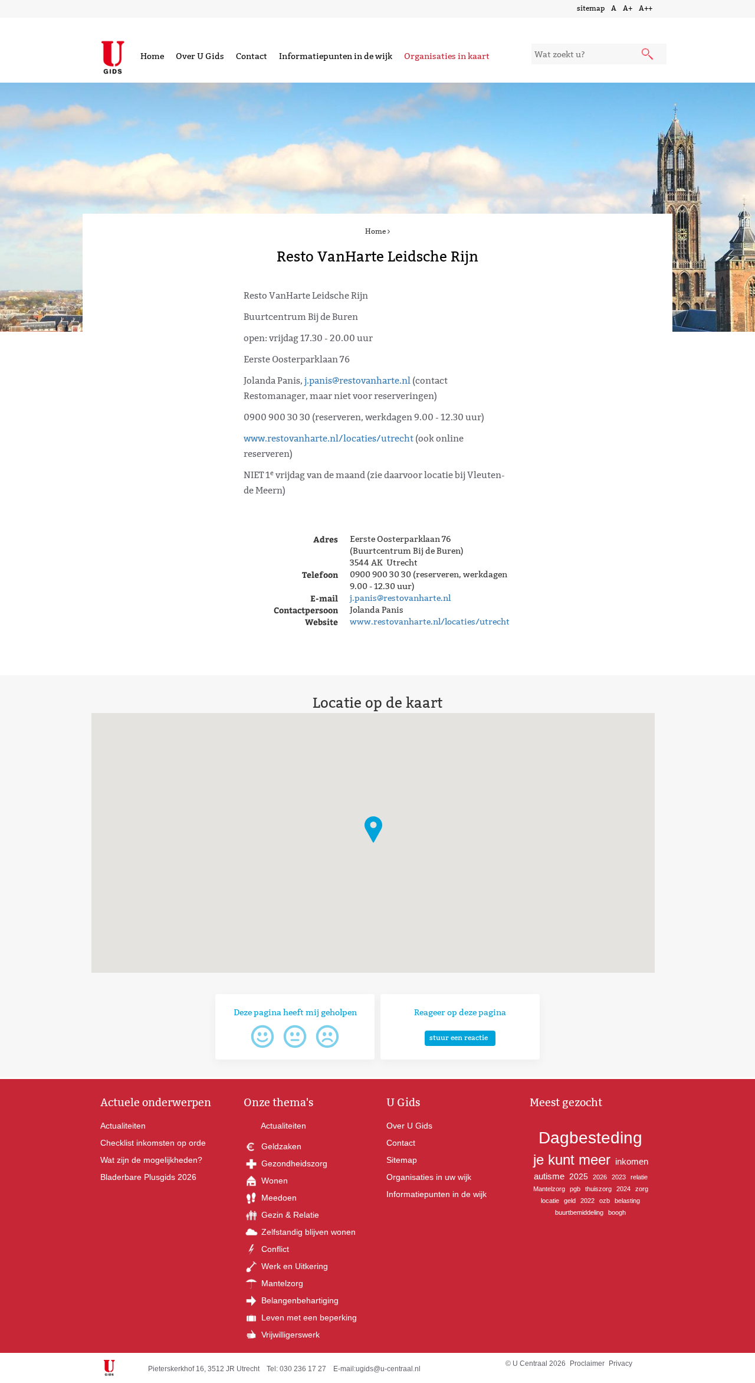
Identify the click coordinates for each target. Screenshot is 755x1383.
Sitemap (401, 1160)
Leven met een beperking (308, 1317)
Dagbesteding (590, 1138)
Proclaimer (587, 1363)
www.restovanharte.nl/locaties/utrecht (328, 438)
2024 (623, 1188)
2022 (587, 1200)
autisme (549, 1176)
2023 (619, 1177)
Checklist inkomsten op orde (153, 1142)
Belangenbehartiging (299, 1300)
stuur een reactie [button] (458, 1037)
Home (152, 56)
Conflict (274, 1249)
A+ (627, 8)
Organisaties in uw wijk (428, 1177)
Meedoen (278, 1197)
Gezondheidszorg (293, 1163)
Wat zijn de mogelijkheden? (151, 1160)
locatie (550, 1200)
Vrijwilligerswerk (289, 1334)
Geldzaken (280, 1146)
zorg (641, 1188)
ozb (604, 1200)
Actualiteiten (123, 1125)
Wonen (273, 1180)
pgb (575, 1188)
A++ (645, 8)
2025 (578, 1176)
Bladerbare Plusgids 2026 (148, 1177)
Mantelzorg (281, 1283)
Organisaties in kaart (447, 56)
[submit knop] (648, 55)
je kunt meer (571, 1160)
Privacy (620, 1363)
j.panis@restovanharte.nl (357, 380)
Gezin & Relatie (289, 1214)
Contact (251, 56)
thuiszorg (598, 1188)
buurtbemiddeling (579, 1212)
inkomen (631, 1161)
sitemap (591, 8)
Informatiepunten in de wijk (335, 56)
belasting (627, 1200)
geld (570, 1200)
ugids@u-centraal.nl (388, 1369)
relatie (639, 1177)
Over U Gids (200, 56)
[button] (373, 829)
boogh (617, 1212)
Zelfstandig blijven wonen (307, 1232)
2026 (600, 1177)
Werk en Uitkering (293, 1266)
